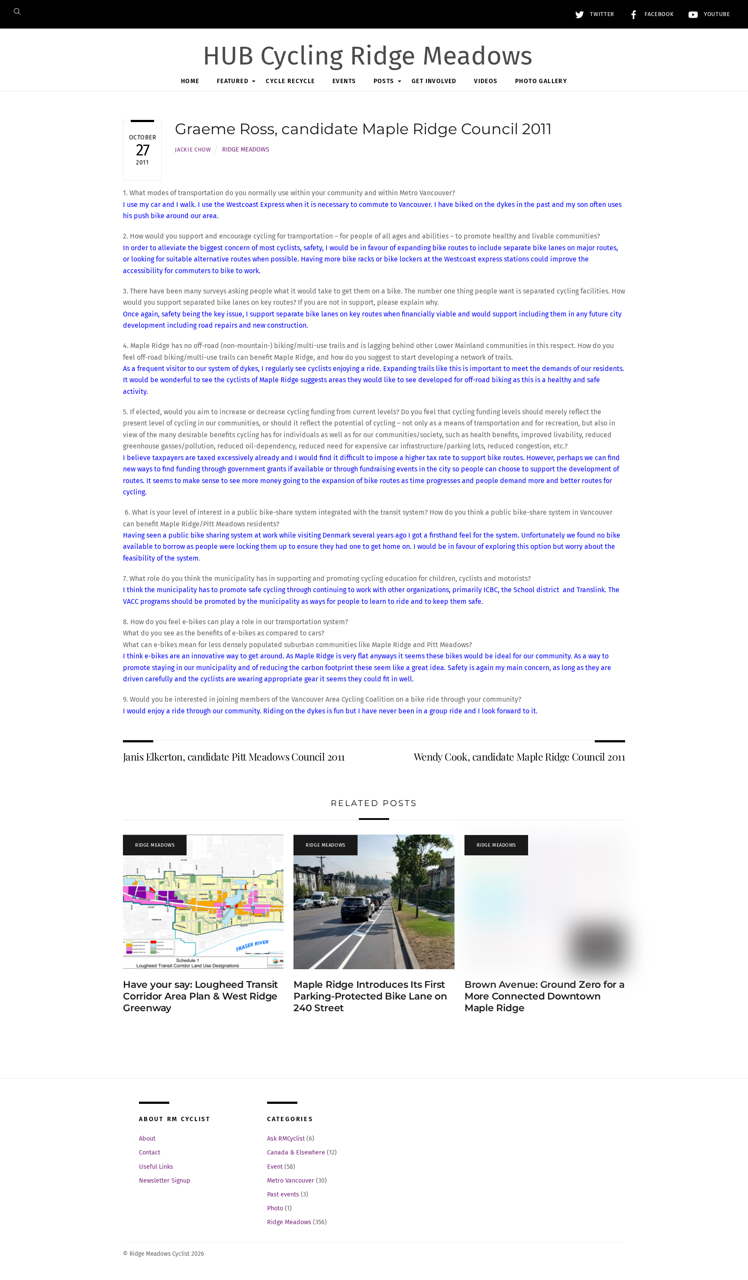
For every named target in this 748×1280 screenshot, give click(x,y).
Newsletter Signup (164, 1180)
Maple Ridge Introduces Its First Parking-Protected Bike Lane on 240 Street (370, 996)
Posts (384, 81)
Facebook (658, 14)
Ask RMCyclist (286, 1138)
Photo (275, 1208)
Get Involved (434, 81)
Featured (232, 81)
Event (275, 1166)
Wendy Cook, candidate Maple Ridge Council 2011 (519, 756)
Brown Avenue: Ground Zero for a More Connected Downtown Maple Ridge (544, 996)
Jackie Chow (193, 149)
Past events (283, 1194)
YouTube (716, 14)
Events (344, 81)
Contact (149, 1152)
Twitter (601, 14)
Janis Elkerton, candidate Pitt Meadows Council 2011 (234, 756)
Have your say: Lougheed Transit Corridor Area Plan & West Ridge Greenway (200, 996)
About (147, 1138)
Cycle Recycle (290, 81)
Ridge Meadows (245, 149)
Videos (485, 81)
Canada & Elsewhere (296, 1152)
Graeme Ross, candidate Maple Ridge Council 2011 (363, 128)
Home (190, 81)
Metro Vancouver (290, 1180)
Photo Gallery (541, 81)
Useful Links (156, 1166)
